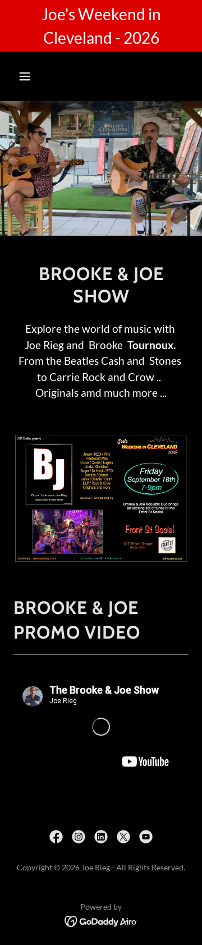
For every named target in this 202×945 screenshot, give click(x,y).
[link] (56, 836)
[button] (33, 76)
